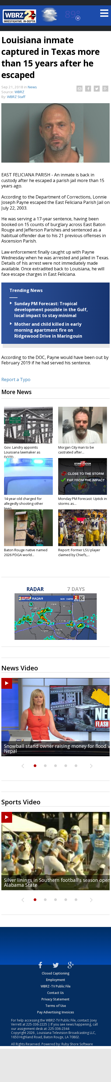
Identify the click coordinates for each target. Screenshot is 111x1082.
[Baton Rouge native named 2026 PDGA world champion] (28, 527)
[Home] (20, 16)
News (32, 87)
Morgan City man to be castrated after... (76, 450)
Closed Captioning (56, 973)
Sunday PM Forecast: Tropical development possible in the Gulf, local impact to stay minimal (51, 309)
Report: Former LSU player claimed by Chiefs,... (79, 552)
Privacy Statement (55, 999)
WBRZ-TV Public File (56, 986)
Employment (55, 979)
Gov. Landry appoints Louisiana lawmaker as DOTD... (22, 452)
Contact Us (55, 992)
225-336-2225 (36, 1024)
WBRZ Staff (16, 96)
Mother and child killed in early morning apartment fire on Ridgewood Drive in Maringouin (48, 330)
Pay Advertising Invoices (55, 1012)
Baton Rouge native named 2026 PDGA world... (25, 552)
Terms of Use (55, 1005)
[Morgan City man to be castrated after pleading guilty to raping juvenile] (82, 425)
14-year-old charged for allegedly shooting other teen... (23, 503)
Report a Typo (15, 379)
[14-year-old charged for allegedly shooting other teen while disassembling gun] (28, 476)
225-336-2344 (58, 1028)
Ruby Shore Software (77, 1044)
